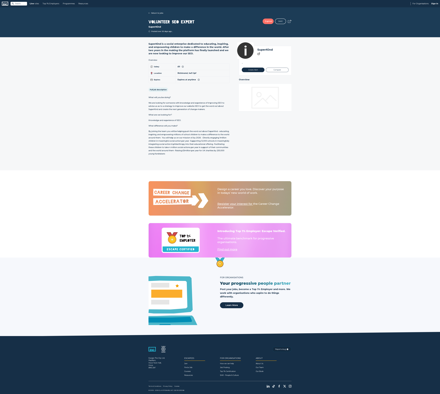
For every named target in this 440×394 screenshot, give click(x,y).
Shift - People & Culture (229, 375)
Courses (187, 371)
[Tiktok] (273, 386)
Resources (83, 4)
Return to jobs (157, 13)
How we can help (227, 364)
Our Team (260, 367)
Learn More (232, 305)
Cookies (176, 386)
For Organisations (420, 4)
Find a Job (188, 367)
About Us (259, 364)
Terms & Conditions (154, 386)
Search (18, 4)
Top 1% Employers (51, 4)
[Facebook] (279, 386)
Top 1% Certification (228, 371)
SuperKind (265, 49)
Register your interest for (235, 203)
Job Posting (225, 367)
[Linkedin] (268, 386)
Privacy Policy (167, 386)
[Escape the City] (5, 4)
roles (34, 4)
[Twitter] (284, 386)
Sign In (434, 4)
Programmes (69, 4)
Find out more (227, 249)
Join (185, 364)
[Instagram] (290, 386)
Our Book (259, 371)
